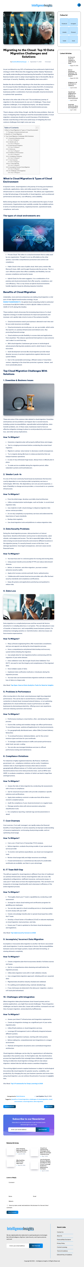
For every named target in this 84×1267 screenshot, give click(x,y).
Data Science (20, 1096)
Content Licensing (62, 1247)
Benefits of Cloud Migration (14, 134)
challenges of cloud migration (38, 1099)
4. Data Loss (11, 149)
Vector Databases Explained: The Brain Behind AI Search (72, 73)
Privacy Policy (61, 1243)
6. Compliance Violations (15, 156)
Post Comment (12, 1212)
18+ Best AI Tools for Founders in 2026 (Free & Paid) (72, 60)
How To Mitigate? (14, 140)
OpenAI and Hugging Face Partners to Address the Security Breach (73, 95)
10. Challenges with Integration (17, 171)
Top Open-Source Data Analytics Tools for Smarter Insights (32, 685)
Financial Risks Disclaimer (64, 1239)
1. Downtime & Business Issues (16, 138)
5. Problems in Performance (15, 152)
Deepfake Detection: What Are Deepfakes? (73, 106)
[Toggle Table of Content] (36, 127)
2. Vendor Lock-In (13, 142)
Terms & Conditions (62, 1251)
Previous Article (9, 1106)
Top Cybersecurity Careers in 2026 (23, 933)
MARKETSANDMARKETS (12, 302)
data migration (38, 1101)
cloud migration (28, 1101)
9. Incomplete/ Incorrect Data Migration (19, 167)
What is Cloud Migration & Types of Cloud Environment (21, 130)
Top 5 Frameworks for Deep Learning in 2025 (27, 1083)
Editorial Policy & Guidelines (64, 1254)
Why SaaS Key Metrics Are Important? (20, 1162)
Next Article (49, 1106)
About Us (59, 1236)
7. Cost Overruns (13, 160)
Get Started (43, 1129)
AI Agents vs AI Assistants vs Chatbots (72, 84)
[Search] (79, 5)
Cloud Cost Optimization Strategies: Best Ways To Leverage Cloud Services (45, 1151)
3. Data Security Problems (15, 145)
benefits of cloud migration (20, 1099)
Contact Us (60, 1232)
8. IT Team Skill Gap (13, 163)
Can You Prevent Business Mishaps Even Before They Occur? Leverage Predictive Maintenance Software (45, 1164)
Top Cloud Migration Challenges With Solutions (20, 136)
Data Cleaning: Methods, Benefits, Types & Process (22, 1150)
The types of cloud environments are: (18, 132)
